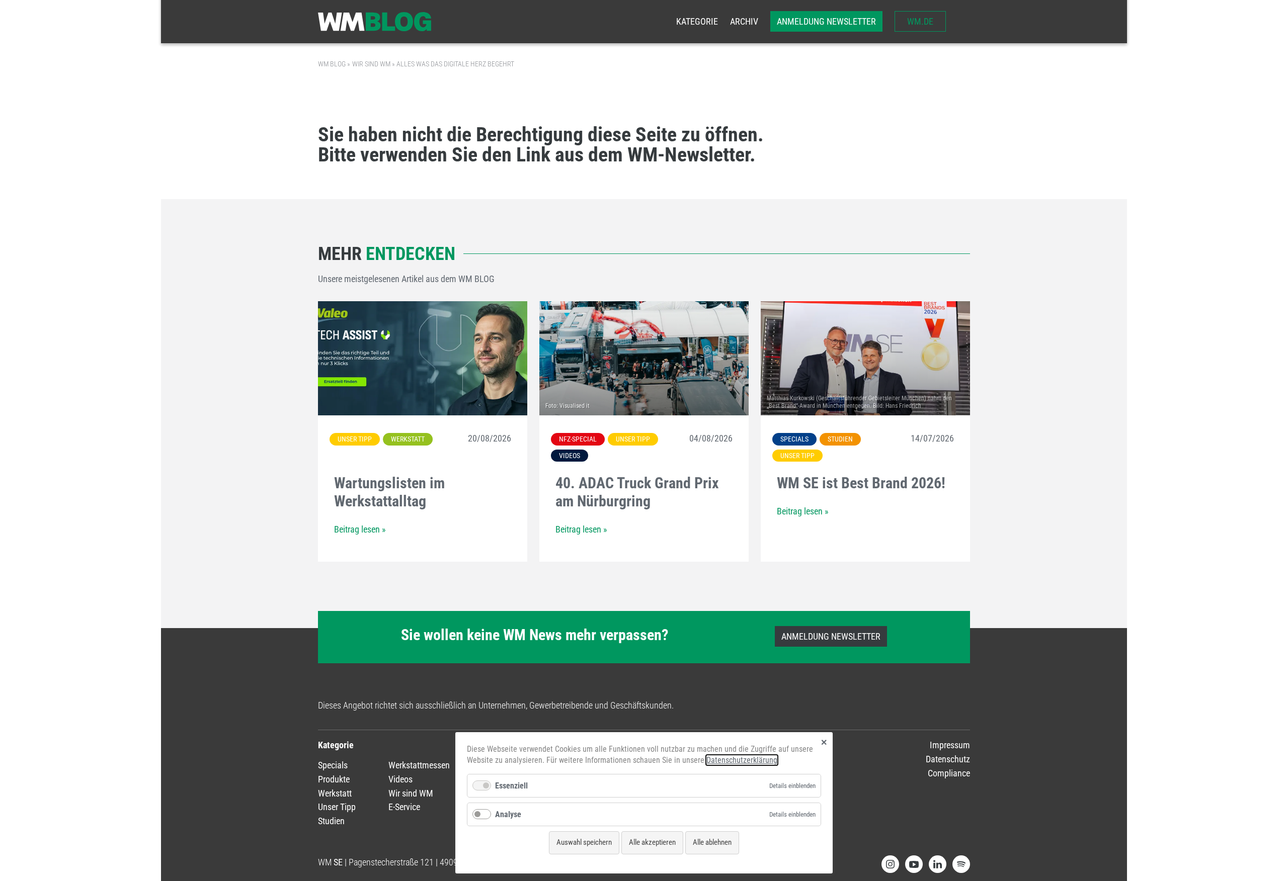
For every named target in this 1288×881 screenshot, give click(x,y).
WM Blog (332, 64)
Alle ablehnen (712, 842)
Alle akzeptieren (652, 842)
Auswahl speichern (584, 842)
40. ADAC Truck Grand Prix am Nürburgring (637, 492)
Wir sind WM (371, 64)
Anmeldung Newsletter (826, 21)
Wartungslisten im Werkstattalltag (389, 492)
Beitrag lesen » (360, 529)
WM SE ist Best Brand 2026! (861, 483)
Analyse (508, 814)
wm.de (920, 21)
